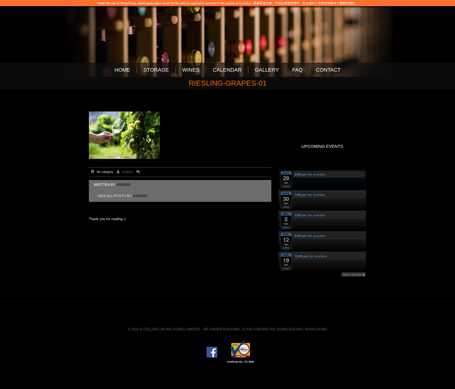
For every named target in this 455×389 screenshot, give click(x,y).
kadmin (128, 172)
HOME (122, 70)
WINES (191, 70)
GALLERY (267, 70)
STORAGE (156, 70)
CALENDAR (227, 70)
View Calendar (352, 274)
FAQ (297, 70)
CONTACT (328, 70)
